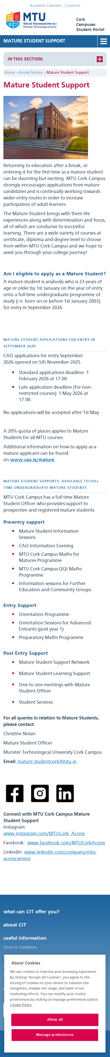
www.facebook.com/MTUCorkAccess (66, 843)
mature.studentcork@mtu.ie (47, 761)
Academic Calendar (45, 6)
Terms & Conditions (20, 947)
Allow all (55, 1020)
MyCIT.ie (38, 22)
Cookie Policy (21, 1005)
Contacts (73, 6)
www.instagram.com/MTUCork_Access (44, 833)
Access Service (31, 73)
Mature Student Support (68, 73)
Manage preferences (55, 1035)
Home (9, 73)
